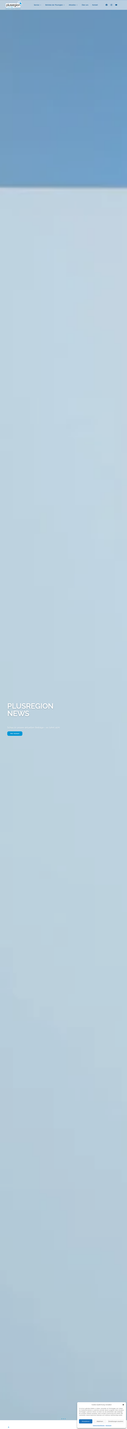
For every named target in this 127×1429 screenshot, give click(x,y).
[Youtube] (116, 4)
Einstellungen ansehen (115, 1421)
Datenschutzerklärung (99, 1425)
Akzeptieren (86, 1421)
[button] (123, 1405)
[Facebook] (106, 4)
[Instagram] (111, 4)
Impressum (108, 1425)
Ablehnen (100, 1421)
